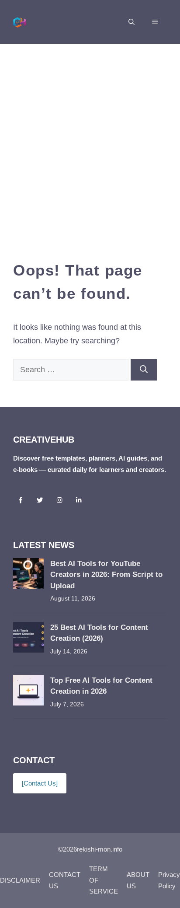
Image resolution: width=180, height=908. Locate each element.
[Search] (144, 370)
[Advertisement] (90, 138)
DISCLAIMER (20, 880)
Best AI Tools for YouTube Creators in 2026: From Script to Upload (106, 574)
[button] (131, 22)
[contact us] (40, 783)
